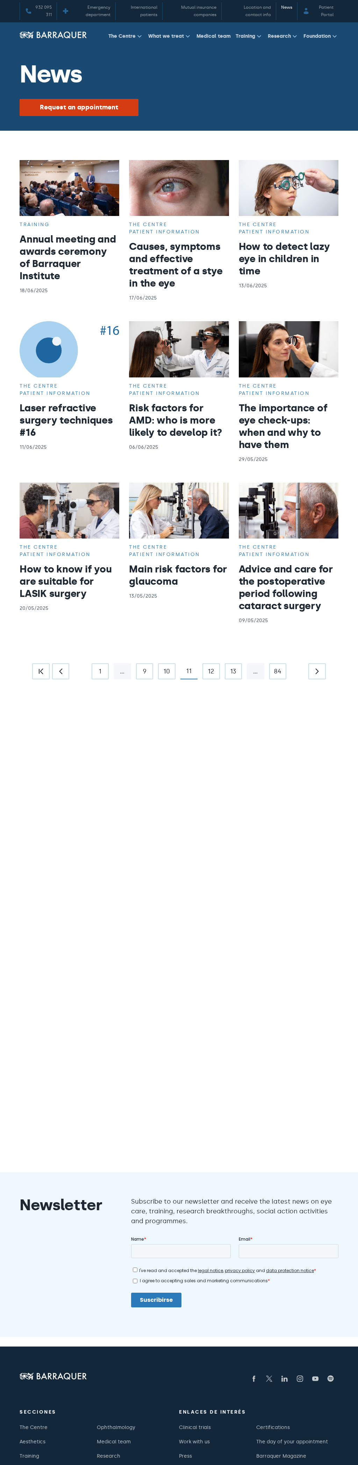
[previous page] (61, 671)
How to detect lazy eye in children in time (284, 258)
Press (185, 1456)
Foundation (317, 36)
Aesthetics (32, 1441)
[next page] (317, 671)
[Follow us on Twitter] (269, 1378)
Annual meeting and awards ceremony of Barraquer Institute (68, 257)
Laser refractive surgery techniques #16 (66, 420)
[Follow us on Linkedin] (284, 1378)
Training (245, 36)
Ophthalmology (116, 1427)
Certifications (273, 1427)
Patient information (164, 232)
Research (279, 36)
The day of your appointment (292, 1441)
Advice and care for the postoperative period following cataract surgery (286, 587)
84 (275, 673)
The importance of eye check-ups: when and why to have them (283, 426)
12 (208, 673)
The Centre (122, 36)
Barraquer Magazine (281, 1456)
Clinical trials (195, 1427)
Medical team (213, 36)
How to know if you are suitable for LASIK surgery (66, 581)
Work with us (194, 1441)
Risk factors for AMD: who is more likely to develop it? (175, 420)
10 (164, 673)
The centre (148, 224)
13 (231, 673)
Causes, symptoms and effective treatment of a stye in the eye (175, 264)
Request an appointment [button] (79, 107)
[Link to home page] (53, 35)
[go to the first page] (41, 671)
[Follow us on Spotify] (330, 1378)
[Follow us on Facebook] (254, 1378)
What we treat (166, 36)
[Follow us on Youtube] (315, 1378)
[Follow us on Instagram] (300, 1378)
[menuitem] (125, 38)
